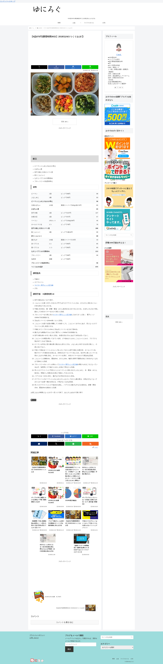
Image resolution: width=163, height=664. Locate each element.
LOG (132, 658)
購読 (69, 649)
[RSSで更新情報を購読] (90, 444)
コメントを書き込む (64, 622)
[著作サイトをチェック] (39, 444)
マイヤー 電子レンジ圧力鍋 (43, 285)
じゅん (118, 55)
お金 (117, 658)
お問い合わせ (34, 638)
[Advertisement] (65, 51)
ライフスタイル (125, 658)
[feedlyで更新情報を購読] (73, 444)
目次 (62, 121)
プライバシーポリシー (37, 635)
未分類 (34, 400)
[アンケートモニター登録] (119, 207)
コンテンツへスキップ (7, 1)
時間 (113, 658)
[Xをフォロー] (56, 444)
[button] (131, 235)
